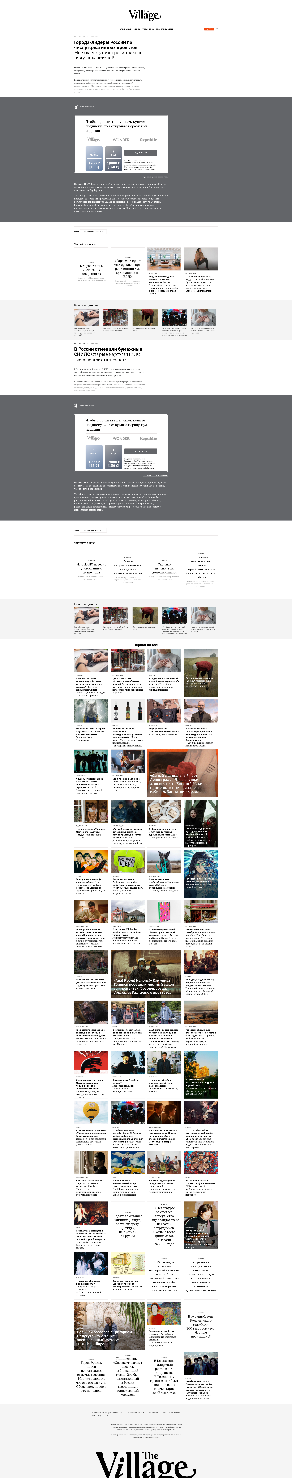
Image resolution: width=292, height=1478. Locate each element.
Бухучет (115, 725)
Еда (158, 29)
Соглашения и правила (172, 1413)
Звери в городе (154, 876)
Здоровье (152, 675)
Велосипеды (153, 1027)
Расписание (116, 1077)
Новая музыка (190, 825)
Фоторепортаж (119, 977)
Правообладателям (135, 1413)
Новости (82, 37)
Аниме (187, 876)
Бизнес (136, 29)
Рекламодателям (100, 1416)
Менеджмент (153, 273)
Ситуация (91, 561)
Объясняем (189, 675)
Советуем (152, 826)
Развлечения (148, 29)
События (152, 1328)
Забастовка (116, 926)
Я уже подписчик (86, 107)
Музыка (78, 876)
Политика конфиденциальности (107, 1413)
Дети (170, 29)
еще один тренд (191, 1077)
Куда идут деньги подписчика (155, 177)
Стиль (164, 29)
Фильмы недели (118, 826)
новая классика (81, 775)
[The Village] (146, 16)
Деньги (78, 1127)
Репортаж (79, 675)
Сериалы (79, 725)
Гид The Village (190, 273)
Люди (129, 29)
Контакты (153, 1413)
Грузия (114, 1027)
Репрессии (79, 1077)
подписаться (140, 153)
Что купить (153, 725)
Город (122, 29)
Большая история (157, 772)
